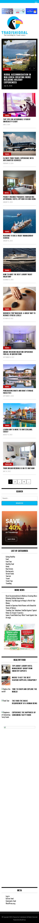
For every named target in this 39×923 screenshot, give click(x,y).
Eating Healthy (10, 556)
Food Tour (9, 561)
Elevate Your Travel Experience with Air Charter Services (18, 159)
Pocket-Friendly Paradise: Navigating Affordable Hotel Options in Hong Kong (19, 198)
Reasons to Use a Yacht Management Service (18, 236)
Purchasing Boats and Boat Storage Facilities (18, 391)
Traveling (8, 464)
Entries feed (10, 898)
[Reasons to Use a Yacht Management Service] (19, 221)
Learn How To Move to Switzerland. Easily (18, 430)
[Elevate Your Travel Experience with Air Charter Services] (19, 144)
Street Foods (10, 573)
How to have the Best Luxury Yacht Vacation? (17, 275)
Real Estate (9, 569)
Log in (7, 896)
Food (7, 559)
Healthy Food (10, 564)
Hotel (7, 193)
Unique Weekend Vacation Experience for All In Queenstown (18, 353)
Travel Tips (9, 581)
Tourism (8, 576)
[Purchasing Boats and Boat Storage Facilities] (19, 376)
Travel (6, 69)
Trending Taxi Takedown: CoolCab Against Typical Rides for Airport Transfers (21, 611)
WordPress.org (10, 903)
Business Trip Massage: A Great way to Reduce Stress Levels (19, 314)
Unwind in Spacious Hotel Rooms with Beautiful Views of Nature (21, 606)
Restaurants (10, 571)
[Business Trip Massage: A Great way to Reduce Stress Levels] (19, 299)
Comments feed (11, 901)
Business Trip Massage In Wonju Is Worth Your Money (20, 601)
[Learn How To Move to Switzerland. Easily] (19, 415)
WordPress (23, 920)
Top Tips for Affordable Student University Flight (17, 120)
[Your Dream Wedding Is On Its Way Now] (19, 454)
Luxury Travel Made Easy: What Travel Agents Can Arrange (21, 616)
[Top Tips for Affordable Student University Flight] (19, 105)
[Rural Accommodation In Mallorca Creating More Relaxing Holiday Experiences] (19, 55)
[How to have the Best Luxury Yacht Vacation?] (19, 260)
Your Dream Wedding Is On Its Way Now (18, 468)
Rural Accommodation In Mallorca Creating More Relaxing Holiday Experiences (17, 78)
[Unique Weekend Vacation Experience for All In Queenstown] (19, 337)
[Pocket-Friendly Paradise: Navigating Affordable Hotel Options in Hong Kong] (19, 182)
